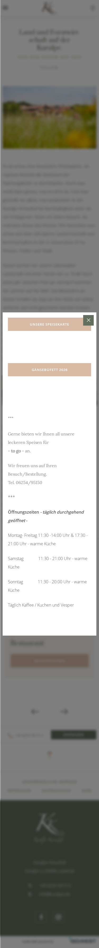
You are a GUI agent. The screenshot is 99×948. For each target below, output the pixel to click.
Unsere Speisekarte (49, 324)
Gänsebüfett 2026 (50, 369)
